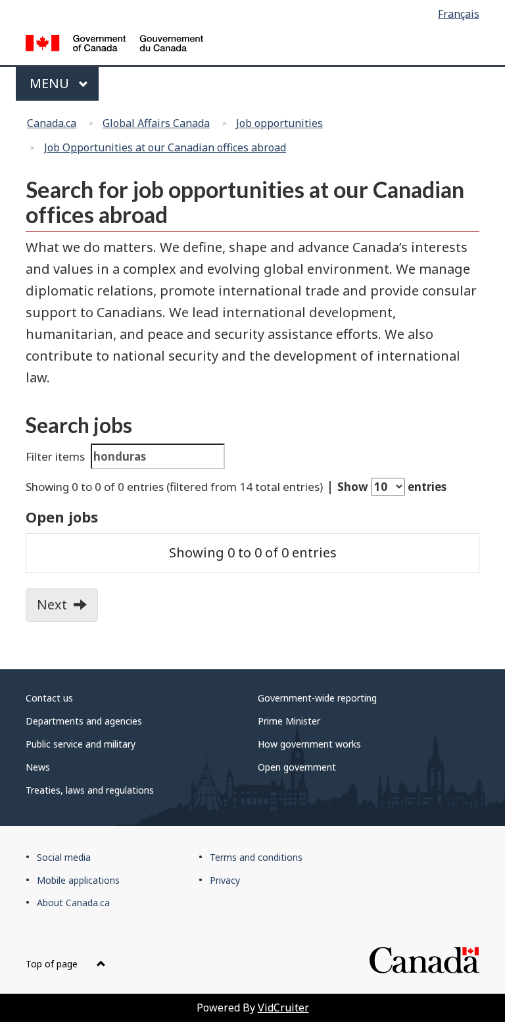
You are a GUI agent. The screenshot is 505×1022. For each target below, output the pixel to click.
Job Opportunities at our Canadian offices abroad (165, 147)
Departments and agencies (84, 721)
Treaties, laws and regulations (90, 790)
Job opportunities (279, 123)
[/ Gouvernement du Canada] (114, 41)
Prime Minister (289, 721)
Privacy (225, 880)
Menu (51, 83)
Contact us (49, 698)
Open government (297, 767)
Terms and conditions (256, 857)
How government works (309, 744)
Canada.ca (51, 123)
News (38, 767)
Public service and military (80, 744)
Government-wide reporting (317, 698)
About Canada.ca (73, 902)
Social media (64, 857)
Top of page (53, 964)
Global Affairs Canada (156, 123)
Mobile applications (78, 880)
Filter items (55, 456)
